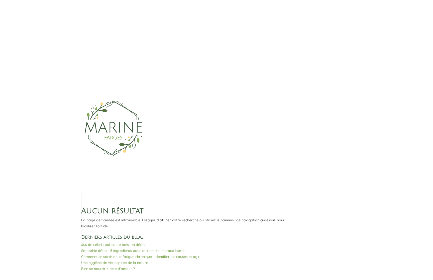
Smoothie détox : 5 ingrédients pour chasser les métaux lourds (133, 250)
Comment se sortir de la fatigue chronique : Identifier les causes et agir (140, 256)
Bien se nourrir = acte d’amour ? (108, 268)
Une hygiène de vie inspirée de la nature (114, 262)
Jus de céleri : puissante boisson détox (113, 244)
